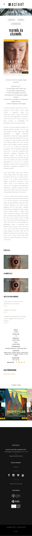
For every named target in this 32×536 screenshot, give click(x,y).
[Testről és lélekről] (16, 57)
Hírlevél (16, 467)
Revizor (5, 306)
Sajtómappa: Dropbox (9, 374)
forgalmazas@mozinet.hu (16, 456)
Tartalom (11, 20)
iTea (17, 531)
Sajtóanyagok (16, 24)
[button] (26, 4)
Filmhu (5, 312)
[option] (16, 404)
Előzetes (21, 20)
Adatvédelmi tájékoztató (16, 484)
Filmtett (6, 323)
